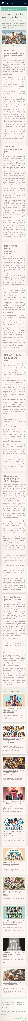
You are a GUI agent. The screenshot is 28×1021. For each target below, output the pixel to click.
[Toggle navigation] (25, 3)
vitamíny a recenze (12, 1018)
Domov (3, 8)
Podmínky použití (5, 1004)
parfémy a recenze (22, 1017)
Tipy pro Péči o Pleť (12, 8)
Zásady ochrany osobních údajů (16, 1004)
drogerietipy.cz (10, 3)
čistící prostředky (22, 1018)
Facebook (23, 20)
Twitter (16, 20)
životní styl (24, 1020)
